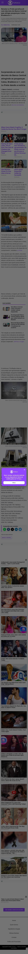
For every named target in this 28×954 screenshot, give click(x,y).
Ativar (14, 482)
